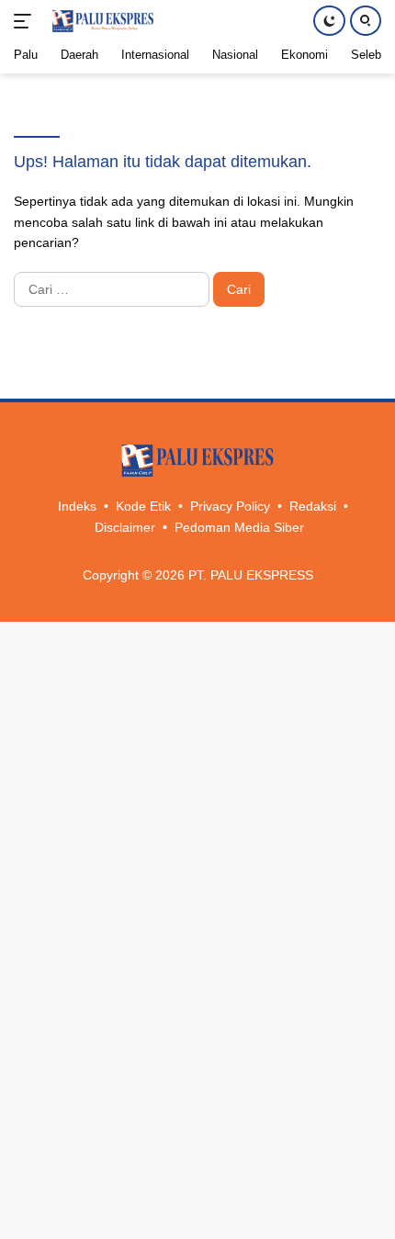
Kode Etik (143, 506)
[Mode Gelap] (329, 21)
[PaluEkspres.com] (100, 21)
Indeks (77, 506)
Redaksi (312, 506)
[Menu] (26, 21)
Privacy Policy (230, 506)
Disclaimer (125, 527)
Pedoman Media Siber (239, 527)
